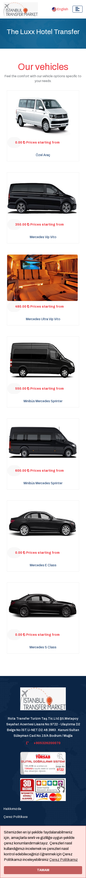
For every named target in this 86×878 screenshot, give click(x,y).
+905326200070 (47, 743)
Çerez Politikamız (63, 860)
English (62, 9)
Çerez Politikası (15, 817)
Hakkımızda (12, 809)
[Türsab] (43, 763)
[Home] (43, 701)
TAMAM (43, 870)
